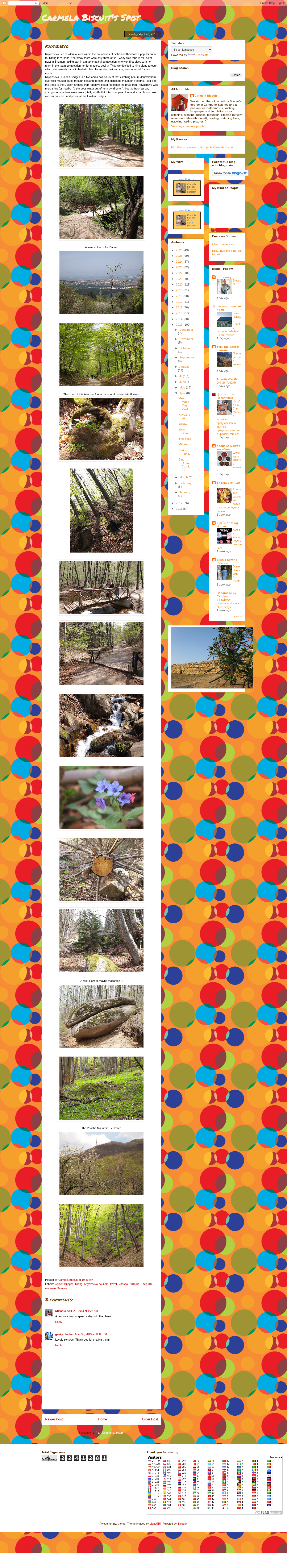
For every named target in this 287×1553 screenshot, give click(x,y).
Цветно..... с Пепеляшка (225, 396)
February (185, 483)
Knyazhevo (91, 1284)
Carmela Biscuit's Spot (91, 17)
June (183, 381)
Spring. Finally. (185, 452)
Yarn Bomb (184, 431)
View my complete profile (187, 126)
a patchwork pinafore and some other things (228, 603)
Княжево (62, 1288)
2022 (179, 273)
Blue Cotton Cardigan (185, 465)
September (186, 357)
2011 (179, 508)
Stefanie (60, 1310)
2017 (179, 301)
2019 (179, 290)
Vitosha (123, 1284)
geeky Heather (64, 1334)
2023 (179, 267)
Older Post (150, 1419)
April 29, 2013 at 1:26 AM (82, 1310)
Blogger (182, 1523)
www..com (187, 179)
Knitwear (191, 189)
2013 (179, 324)
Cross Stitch (190, 221)
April (182, 393)
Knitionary (224, 277)
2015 (179, 313)
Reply (58, 1321)
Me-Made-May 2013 (184, 403)
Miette (183, 444)
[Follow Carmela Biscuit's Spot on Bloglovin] (230, 175)
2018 (179, 296)
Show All (237, 616)
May (182, 387)
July (182, 376)
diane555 (155, 1523)
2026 (179, 250)
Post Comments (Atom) (110, 1432)
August (184, 366)
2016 (179, 307)
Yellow (183, 423)
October (184, 348)
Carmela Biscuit (206, 95)
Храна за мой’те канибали (228, 447)
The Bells (185, 438)
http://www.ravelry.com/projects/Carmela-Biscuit (202, 147)
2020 (179, 284)
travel (113, 1284)
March (184, 477)
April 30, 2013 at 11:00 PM (91, 1334)
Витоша (134, 1284)
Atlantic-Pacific (227, 379)
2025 (179, 255)
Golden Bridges (64, 1284)
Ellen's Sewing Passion (227, 561)
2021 (179, 278)
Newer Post (54, 1419)
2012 (179, 503)
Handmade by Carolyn (226, 594)
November (186, 339)
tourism (103, 1284)
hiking (78, 1284)
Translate (202, 55)
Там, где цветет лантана (228, 348)
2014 (179, 319)
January (184, 492)
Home (102, 1419)
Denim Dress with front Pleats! (237, 574)
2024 (179, 261)
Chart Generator (223, 244)
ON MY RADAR (226, 382)
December (186, 329)
